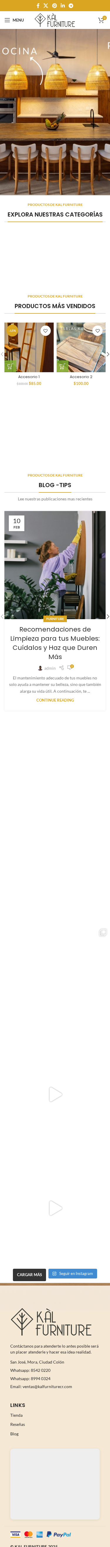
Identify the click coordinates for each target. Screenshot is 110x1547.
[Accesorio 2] (81, 347)
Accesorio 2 (81, 376)
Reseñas (17, 1424)
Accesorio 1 (29, 376)
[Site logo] (55, 19)
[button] (10, 366)
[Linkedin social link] (63, 5)
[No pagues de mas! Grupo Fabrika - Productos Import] (55, 867)
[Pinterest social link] (54, 5)
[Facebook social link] (38, 5)
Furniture (55, 619)
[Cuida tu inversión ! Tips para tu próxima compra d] (55, 1208)
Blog (14, 1433)
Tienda (16, 1415)
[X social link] (46, 5)
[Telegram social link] (71, 5)
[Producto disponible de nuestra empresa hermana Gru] (55, 980)
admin (50, 668)
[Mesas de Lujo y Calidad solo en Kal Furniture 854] (55, 1094)
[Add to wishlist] (45, 331)
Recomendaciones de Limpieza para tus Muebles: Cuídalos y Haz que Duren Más (55, 643)
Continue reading (55, 700)
